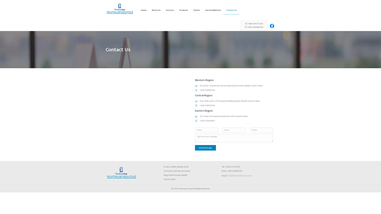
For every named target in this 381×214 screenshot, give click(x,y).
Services (170, 10)
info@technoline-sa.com (239, 175)
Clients (196, 10)
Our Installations (213, 10)
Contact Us (231, 10)
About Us (156, 10)
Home (143, 10)
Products (183, 10)
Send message (205, 148)
